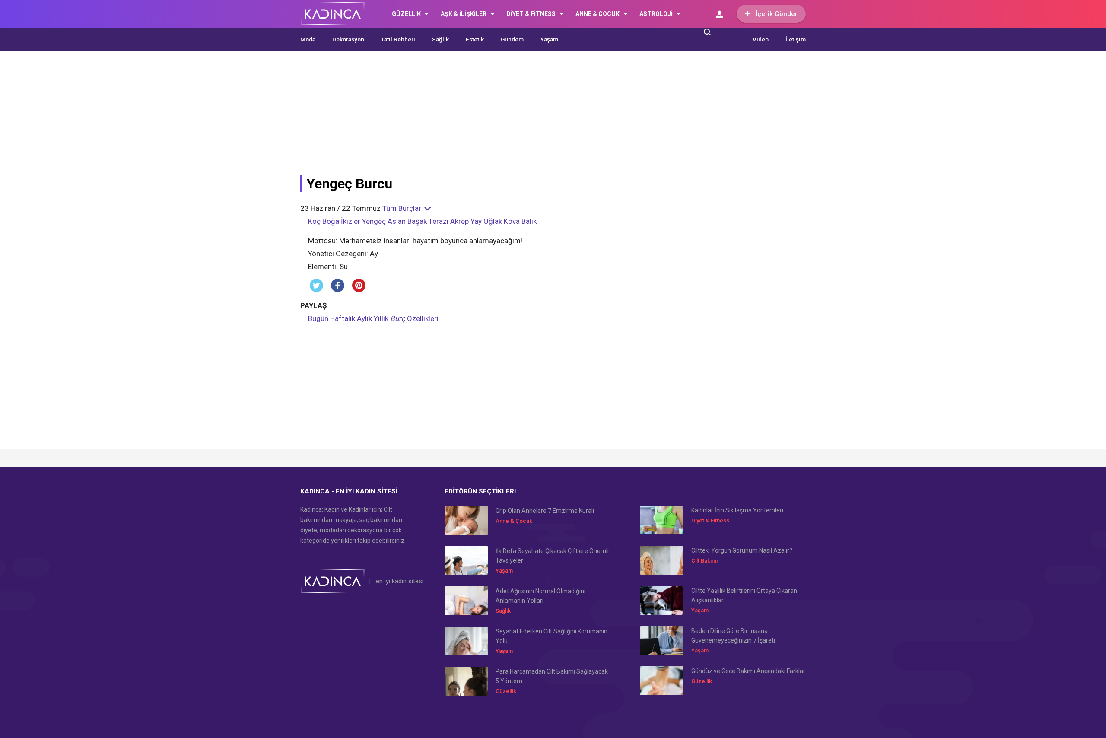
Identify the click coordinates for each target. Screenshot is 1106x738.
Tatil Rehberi (398, 39)
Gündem (512, 39)
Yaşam (549, 39)
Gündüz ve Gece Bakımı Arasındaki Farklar (748, 671)
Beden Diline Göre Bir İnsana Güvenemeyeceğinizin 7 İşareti (733, 635)
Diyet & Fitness (710, 520)
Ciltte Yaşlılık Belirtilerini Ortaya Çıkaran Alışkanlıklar (744, 595)
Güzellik (506, 691)
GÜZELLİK (406, 13)
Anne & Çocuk (514, 521)
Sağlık (440, 39)
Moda (307, 39)
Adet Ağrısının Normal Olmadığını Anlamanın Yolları (540, 596)
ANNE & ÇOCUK (597, 13)
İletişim (795, 39)
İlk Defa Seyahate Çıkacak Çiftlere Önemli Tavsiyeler (552, 555)
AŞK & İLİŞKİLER (463, 13)
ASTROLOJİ (656, 13)
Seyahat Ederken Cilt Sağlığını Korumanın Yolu (551, 636)
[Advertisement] (509, 118)
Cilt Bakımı (704, 560)
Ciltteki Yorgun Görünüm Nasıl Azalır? (741, 550)
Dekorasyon (348, 39)
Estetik (475, 39)
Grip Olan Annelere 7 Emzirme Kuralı (545, 510)
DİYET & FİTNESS (531, 13)
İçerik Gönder (777, 14)
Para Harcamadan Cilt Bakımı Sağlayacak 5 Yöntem (552, 676)
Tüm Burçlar (402, 208)
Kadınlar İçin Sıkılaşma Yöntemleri (737, 510)
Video (761, 39)
